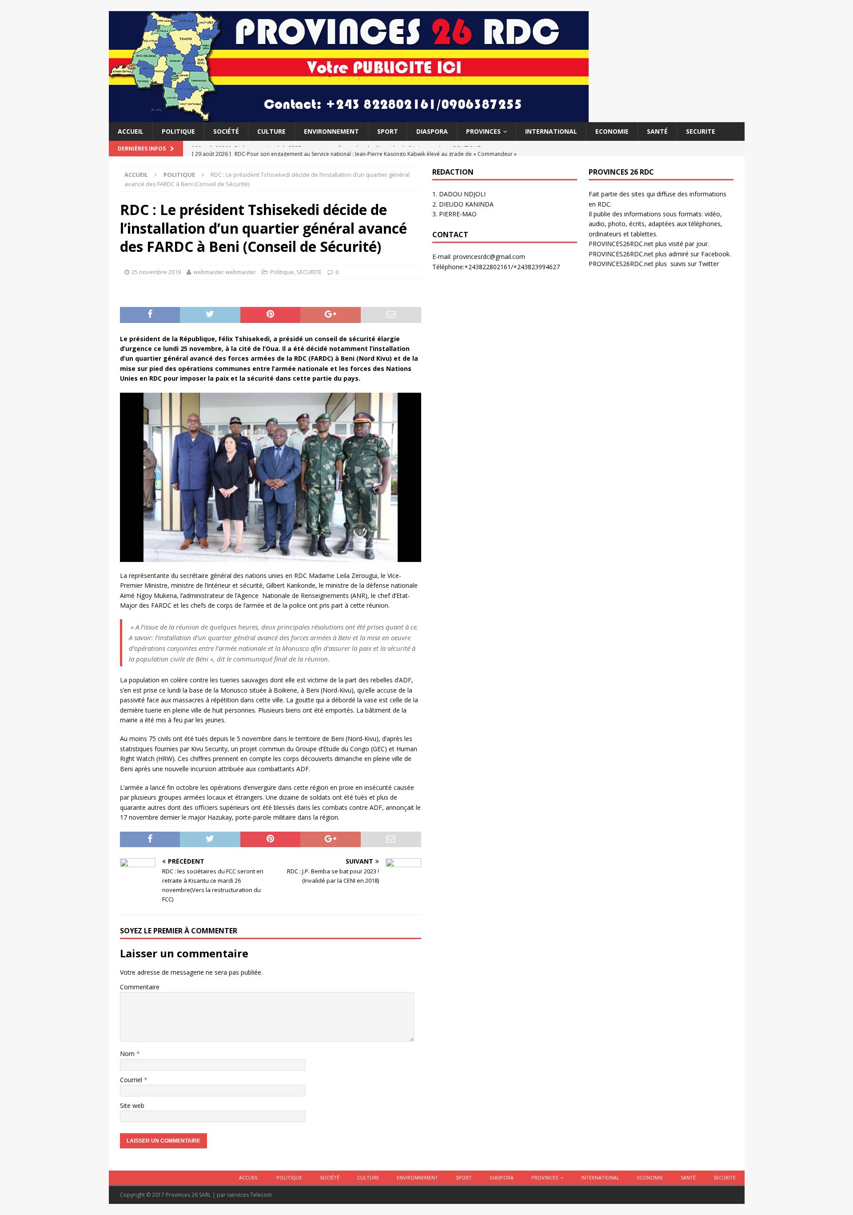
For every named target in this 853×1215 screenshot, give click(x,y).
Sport (387, 131)
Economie (612, 131)
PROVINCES (483, 131)
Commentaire (139, 987)
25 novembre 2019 (156, 272)
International (551, 131)
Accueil (130, 131)
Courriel (132, 1080)
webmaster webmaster (224, 272)
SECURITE (700, 131)
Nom (128, 1053)
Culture (271, 131)
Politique (178, 131)
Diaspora (432, 131)
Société (226, 131)
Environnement (331, 131)
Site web (132, 1105)
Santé (657, 131)
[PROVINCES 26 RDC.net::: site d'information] (349, 117)
